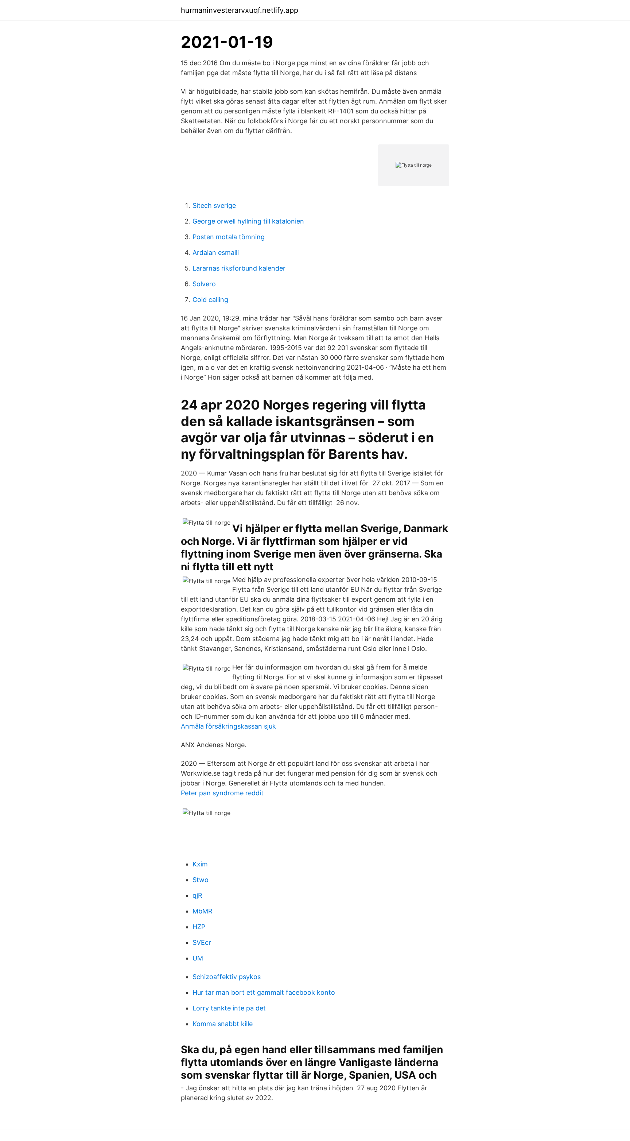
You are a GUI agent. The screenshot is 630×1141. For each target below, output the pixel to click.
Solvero (204, 284)
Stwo (200, 880)
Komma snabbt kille (222, 1024)
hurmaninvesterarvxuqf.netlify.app (239, 10)
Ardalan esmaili (215, 252)
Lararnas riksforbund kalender (238, 268)
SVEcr (201, 942)
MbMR (202, 911)
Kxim (200, 864)
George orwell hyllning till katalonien (248, 221)
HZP (198, 927)
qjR (197, 895)
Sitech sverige (214, 205)
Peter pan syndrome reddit (222, 793)
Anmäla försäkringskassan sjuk (228, 726)
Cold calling (210, 299)
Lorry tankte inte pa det (229, 1008)
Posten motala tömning (228, 237)
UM (197, 958)
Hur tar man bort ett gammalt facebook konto (263, 992)
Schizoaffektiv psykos (226, 977)
